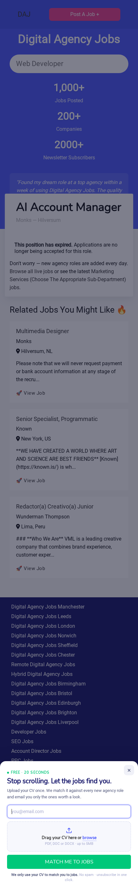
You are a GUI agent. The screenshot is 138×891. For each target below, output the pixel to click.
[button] (69, 836)
